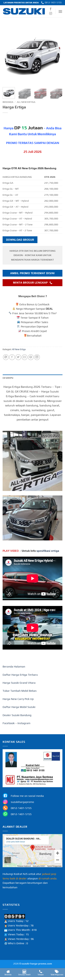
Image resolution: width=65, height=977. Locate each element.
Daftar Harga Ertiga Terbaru (20, 674)
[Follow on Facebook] (50, 9)
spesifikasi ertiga (47, 550)
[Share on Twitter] (18, 357)
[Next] (57, 54)
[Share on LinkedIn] (37, 357)
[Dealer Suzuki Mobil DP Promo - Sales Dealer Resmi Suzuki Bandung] (24, 11)
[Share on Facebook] (12, 357)
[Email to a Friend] (24, 357)
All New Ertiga (26, 102)
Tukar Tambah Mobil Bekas (20, 690)
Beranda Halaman (14, 666)
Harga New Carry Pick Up (18, 699)
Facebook (9, 723)
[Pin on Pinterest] (31, 357)
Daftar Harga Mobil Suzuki (19, 707)
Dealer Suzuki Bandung (17, 715)
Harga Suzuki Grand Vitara (19, 682)
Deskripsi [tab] (8, 378)
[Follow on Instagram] (50, 13)
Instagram (24, 723)
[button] (60, 11)
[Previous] (8, 54)
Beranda (8, 102)
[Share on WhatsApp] (6, 357)
